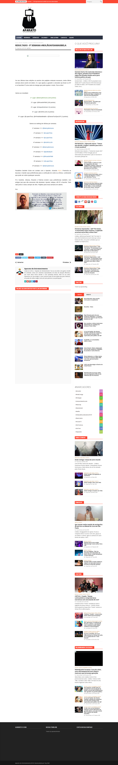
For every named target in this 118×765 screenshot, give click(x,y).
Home (16, 42)
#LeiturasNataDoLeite (81, 401)
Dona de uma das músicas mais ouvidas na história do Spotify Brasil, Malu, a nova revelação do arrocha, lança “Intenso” (93, 185)
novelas (93, 621)
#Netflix (78, 411)
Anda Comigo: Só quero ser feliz (93, 490)
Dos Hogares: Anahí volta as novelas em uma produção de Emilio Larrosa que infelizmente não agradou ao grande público (93, 689)
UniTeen (89, 161)
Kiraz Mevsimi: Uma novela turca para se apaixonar (92, 299)
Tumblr (44, 257)
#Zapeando (79, 432)
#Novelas (85, 621)
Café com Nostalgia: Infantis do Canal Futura (93, 365)
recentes (87, 69)
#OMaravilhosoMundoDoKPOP (84, 415)
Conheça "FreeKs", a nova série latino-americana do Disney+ (93, 614)
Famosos (76, 522)
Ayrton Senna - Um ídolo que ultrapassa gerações (92, 102)
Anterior (20, 262)
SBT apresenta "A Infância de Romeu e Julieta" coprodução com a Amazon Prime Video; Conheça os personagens (92, 624)
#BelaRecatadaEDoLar (79, 69)
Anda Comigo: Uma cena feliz (92, 482)
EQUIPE (71, 37)
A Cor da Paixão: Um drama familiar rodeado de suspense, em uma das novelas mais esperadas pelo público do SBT (93, 333)
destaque (85, 141)
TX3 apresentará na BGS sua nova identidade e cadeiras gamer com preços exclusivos (38, 1)
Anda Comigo (82, 457)
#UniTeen (91, 160)
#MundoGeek (79, 408)
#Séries (85, 613)
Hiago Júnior (19, 48)
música (99, 90)
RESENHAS (27, 37)
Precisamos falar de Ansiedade (93, 110)
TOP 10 (79, 294)
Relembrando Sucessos (87, 667)
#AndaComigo (79, 394)
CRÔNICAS (36, 37)
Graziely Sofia (87, 169)
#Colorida (77, 226)
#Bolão (20, 42)
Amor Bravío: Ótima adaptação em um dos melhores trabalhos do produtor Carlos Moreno (93, 349)
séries (96, 613)
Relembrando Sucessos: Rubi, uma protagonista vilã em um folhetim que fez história (92, 374)
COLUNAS (44, 37)
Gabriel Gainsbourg (80, 149)
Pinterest (50, 257)
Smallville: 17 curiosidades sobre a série (91, 340)
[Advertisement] (43, 228)
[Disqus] (43, 317)
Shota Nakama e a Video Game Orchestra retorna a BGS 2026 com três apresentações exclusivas (93, 358)
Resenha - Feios (88, 307)
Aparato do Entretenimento (36, 269)
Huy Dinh (47, 763)
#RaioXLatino (79, 418)
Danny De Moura (80, 79)
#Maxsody (78, 404)
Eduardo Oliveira (80, 675)
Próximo (66, 262)
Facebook (19, 257)
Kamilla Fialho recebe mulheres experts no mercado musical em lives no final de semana (93, 563)
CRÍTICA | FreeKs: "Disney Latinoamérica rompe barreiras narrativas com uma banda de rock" (87, 598)
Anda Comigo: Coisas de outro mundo (88, 460)
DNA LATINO (54, 37)
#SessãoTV (78, 421)
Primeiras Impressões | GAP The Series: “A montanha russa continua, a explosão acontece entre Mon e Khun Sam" (89, 230)
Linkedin (38, 257)
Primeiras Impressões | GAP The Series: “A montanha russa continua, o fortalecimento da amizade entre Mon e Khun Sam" (93, 259)
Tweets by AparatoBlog (81, 287)
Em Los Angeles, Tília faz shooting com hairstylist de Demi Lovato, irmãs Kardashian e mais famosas (93, 553)
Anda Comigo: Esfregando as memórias (92, 474)
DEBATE (88, 294)
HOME (19, 37)
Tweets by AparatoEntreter (53, 731)
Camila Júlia (79, 234)
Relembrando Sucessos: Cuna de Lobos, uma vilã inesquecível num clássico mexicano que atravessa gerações (88, 671)
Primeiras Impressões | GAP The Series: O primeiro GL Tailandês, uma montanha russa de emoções (92, 270)
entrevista (89, 141)
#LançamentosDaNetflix (88, 631)
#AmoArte (78, 391)
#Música (94, 90)
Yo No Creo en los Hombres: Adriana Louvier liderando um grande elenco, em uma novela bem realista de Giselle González (93, 710)
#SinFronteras (79, 425)
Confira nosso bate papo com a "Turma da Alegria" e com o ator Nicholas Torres (93, 175)
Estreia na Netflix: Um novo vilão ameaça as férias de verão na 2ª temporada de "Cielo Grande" (93, 636)
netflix (89, 632)
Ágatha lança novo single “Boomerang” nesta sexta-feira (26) (93, 544)
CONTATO (64, 37)
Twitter (25, 257)
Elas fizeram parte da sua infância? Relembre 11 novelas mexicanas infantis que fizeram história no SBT (93, 317)
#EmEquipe (78, 398)
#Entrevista (77, 141)
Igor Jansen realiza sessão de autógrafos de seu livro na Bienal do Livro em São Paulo (88, 526)
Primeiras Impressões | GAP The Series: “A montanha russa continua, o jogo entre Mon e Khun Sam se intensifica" (93, 249)
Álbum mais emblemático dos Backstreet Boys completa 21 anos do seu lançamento (92, 94)
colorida (81, 226)
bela (84, 69)
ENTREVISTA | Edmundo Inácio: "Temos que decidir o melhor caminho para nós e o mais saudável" (88, 145)
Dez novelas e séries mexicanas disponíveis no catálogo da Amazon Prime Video (93, 325)
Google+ (31, 257)
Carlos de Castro (89, 178)
